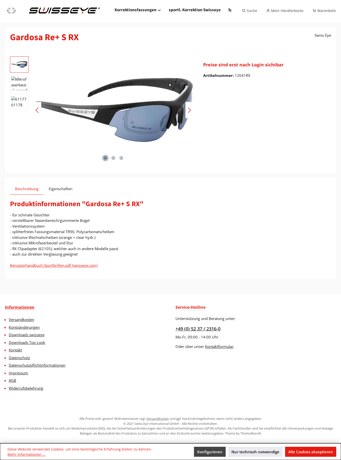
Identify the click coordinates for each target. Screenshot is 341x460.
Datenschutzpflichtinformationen (37, 365)
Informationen (19, 307)
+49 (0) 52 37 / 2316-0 (197, 329)
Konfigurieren (209, 451)
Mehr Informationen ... (26, 454)
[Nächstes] (189, 110)
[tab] (26, 189)
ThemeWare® (250, 433)
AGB (12, 380)
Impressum (18, 372)
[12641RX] (113, 110)
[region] (101, 110)
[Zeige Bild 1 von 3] (105, 158)
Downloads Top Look (27, 342)
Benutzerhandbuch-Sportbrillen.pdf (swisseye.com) (54, 265)
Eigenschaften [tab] (60, 188)
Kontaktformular (219, 346)
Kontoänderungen (24, 327)
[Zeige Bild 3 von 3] (121, 158)
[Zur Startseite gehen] (52, 10)
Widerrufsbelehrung (26, 388)
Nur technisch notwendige (255, 451)
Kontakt (15, 349)
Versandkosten (21, 319)
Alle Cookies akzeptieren (310, 451)
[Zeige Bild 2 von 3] (113, 158)
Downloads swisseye (26, 334)
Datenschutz (19, 357)
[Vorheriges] (37, 110)
